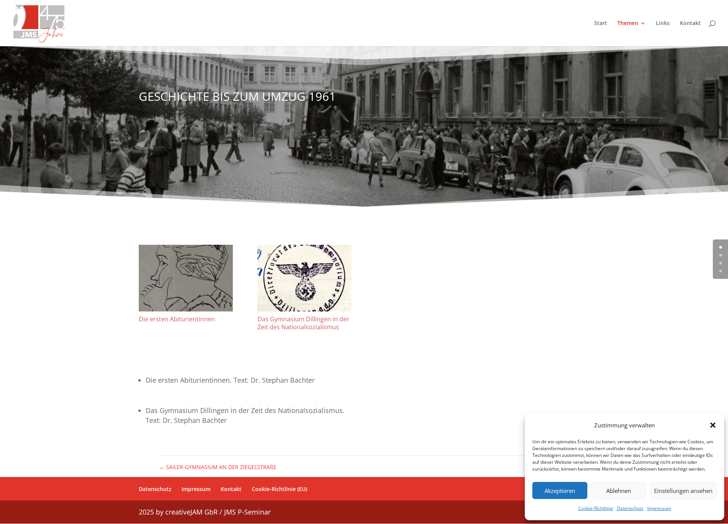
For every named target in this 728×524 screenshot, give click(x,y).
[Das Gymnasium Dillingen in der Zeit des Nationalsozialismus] (304, 278)
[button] (713, 425)
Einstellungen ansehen (683, 490)
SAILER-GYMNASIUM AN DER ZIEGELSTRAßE (217, 467)
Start (600, 23)
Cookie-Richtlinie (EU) (279, 489)
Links (663, 23)
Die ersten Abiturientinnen (177, 319)
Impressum (659, 508)
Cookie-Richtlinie (595, 508)
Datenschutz (630, 508)
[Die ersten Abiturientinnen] (186, 278)
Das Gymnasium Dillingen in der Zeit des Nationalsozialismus (303, 323)
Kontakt (690, 23)
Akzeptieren (559, 490)
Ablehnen (618, 490)
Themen (627, 23)
